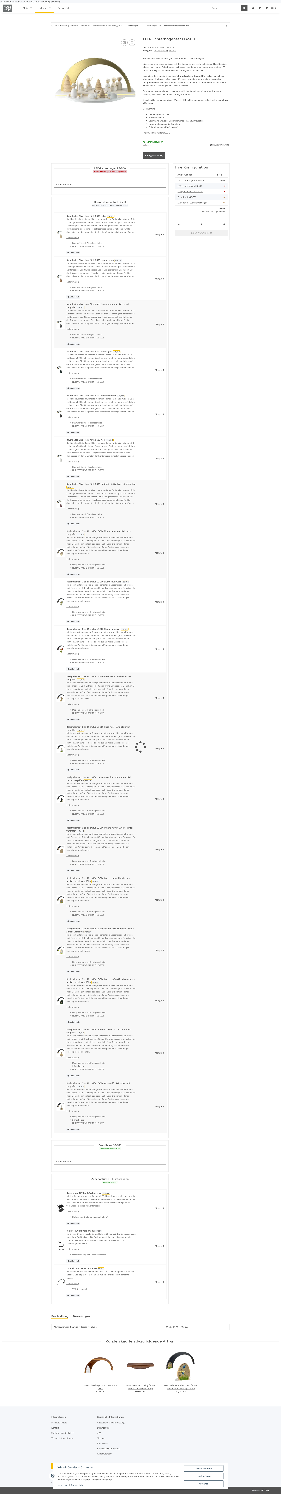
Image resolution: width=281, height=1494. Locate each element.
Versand (222, 211)
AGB (99, 1433)
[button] (253, 8)
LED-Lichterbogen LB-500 (190, 186)
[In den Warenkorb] (53, 35)
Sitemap (101, 1438)
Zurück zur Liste (60, 25)
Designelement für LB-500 (190, 191)
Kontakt (55, 1427)
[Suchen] (244, 8)
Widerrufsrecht (104, 1453)
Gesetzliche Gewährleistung (111, 1422)
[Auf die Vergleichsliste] (124, 42)
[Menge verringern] (178, 224)
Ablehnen (204, 1483)
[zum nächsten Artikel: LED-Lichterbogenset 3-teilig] (227, 26)
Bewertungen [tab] (81, 1316)
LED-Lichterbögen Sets (165, 50)
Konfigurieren (204, 1476)
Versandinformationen (62, 1438)
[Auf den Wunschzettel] (132, 42)
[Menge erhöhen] (224, 224)
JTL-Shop (265, 1490)
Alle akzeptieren (204, 1468)
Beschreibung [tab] (59, 1316)
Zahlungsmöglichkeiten (62, 1433)
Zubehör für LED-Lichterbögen (192, 202)
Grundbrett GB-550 (187, 197)
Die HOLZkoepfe (59, 1422)
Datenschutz (77, 1485)
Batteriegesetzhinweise (108, 1448)
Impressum (63, 1485)
